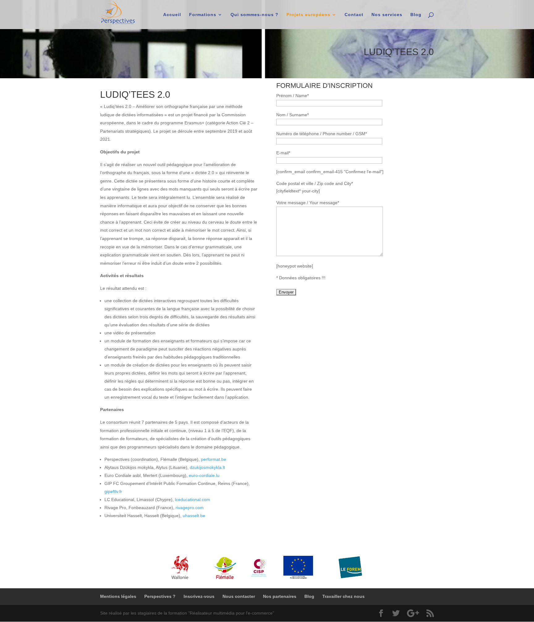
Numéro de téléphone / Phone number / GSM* (321, 133)
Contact (354, 14)
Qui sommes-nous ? (254, 14)
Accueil (172, 14)
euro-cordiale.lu (204, 475)
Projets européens (308, 14)
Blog (416, 14)
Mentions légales (118, 596)
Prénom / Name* (292, 95)
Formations (202, 14)
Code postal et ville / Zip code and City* (314, 183)
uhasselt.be (194, 515)
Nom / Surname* (292, 114)
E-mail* (283, 152)
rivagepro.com (190, 507)
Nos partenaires (279, 596)
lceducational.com (192, 499)
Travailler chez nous (343, 596)
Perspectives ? (160, 596)
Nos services (386, 14)
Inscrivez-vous (199, 596)
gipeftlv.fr (113, 491)
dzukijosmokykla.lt (207, 467)
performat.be (213, 459)
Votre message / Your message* (307, 202)
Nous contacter (238, 596)
